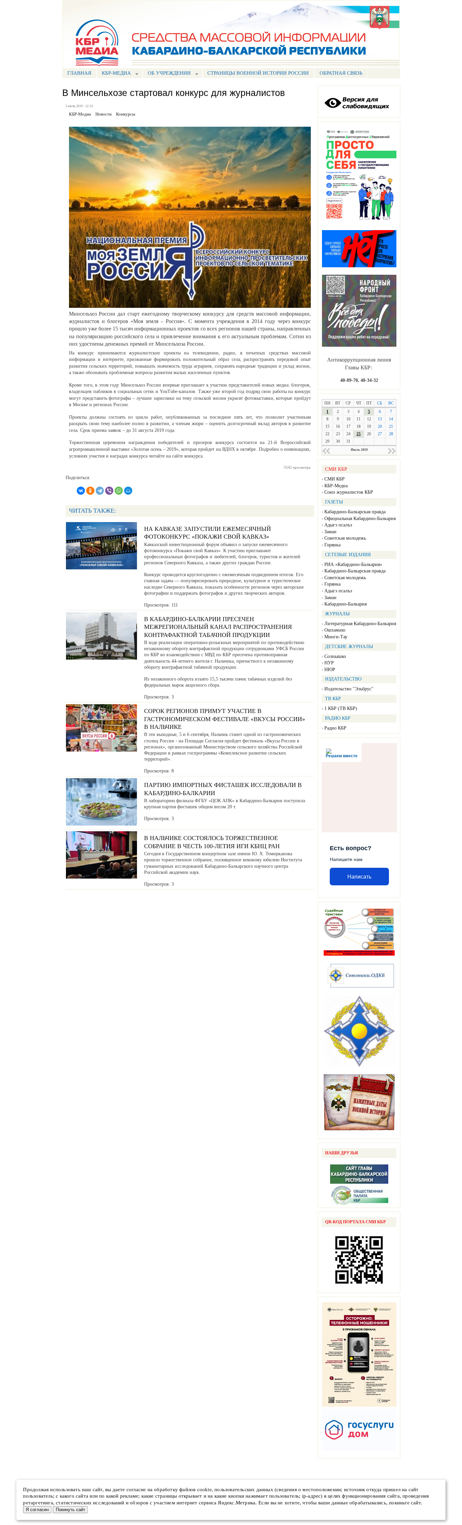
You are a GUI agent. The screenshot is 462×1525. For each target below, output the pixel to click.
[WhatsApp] (119, 491)
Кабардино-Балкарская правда (355, 511)
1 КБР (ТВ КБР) (340, 708)
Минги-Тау (335, 636)
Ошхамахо (334, 630)
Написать (359, 877)
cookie (204, 1489)
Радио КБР (335, 728)
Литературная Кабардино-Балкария (360, 623)
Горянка (332, 544)
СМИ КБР (334, 479)
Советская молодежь (345, 538)
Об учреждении (166, 73)
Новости (103, 114)
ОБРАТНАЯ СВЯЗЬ (341, 73)
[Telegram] (100, 491)
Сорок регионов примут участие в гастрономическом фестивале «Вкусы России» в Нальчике (224, 719)
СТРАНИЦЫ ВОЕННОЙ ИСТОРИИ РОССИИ (258, 73)
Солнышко (335, 656)
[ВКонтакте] (81, 491)
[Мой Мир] (128, 491)
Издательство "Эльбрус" (348, 688)
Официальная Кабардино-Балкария (360, 518)
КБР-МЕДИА (113, 73)
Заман (330, 531)
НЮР (329, 669)
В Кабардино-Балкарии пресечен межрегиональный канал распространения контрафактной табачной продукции (218, 627)
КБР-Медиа (336, 485)
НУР (329, 662)
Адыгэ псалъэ (338, 524)
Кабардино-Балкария (345, 604)
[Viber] (109, 491)
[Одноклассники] (90, 491)
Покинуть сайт (70, 1509)
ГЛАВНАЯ (79, 73)
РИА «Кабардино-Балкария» (353, 564)
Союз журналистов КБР (348, 492)
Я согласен (37, 1509)
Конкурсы (125, 114)
